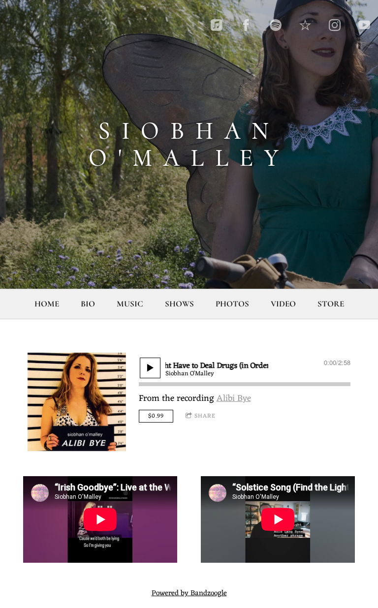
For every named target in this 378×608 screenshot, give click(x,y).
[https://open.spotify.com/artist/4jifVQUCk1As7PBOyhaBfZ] (276, 25)
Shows (179, 304)
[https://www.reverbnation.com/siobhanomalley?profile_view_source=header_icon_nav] (305, 25)
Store (330, 304)
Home (46, 304)
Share (205, 416)
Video (283, 304)
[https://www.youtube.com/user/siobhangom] (364, 25)
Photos (232, 304)
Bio (88, 304)
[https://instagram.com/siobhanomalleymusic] (335, 25)
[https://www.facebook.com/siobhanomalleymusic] (246, 25)
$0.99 (156, 416)
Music (130, 304)
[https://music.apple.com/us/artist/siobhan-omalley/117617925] (216, 25)
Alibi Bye (234, 398)
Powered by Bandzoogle (189, 593)
